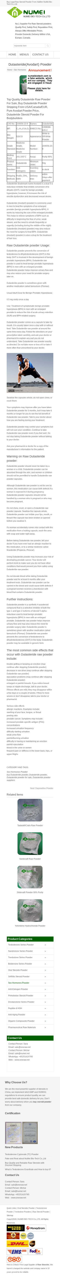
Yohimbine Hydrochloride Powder (30, 926)
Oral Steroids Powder (18, 970)
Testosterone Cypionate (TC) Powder (21, 1154)
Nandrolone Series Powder (20, 951)
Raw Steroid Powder (41, 1212)
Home (12, 54)
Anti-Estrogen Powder (18, 989)
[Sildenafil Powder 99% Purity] (30, 888)
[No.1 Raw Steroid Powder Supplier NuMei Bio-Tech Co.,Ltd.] (30, 17)
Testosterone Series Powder (21, 945)
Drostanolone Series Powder (21, 1002)
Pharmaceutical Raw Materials (22, 1027)
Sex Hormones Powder (23, 70)
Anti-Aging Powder (16, 1015)
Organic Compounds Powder (21, 1021)
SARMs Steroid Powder (19, 976)
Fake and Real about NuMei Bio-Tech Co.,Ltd (25, 1158)
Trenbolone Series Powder (20, 957)
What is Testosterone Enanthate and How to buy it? (28, 1169)
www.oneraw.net (22, 1060)
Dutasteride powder (38, 775)
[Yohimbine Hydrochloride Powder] (30, 921)
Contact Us (40, 54)
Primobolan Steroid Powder (20, 995)
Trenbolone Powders (22, 1212)
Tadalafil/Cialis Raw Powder (30, 825)
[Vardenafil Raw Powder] (30, 854)
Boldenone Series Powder (20, 964)
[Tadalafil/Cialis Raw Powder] (30, 821)
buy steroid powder (42, 1102)
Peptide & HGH (15, 1008)
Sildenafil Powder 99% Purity (30, 892)
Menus (24, 54)
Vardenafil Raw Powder (30, 859)
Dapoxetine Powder (41, 788)
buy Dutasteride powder (17, 775)
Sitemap (10, 1215)
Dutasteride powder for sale (19, 777)
